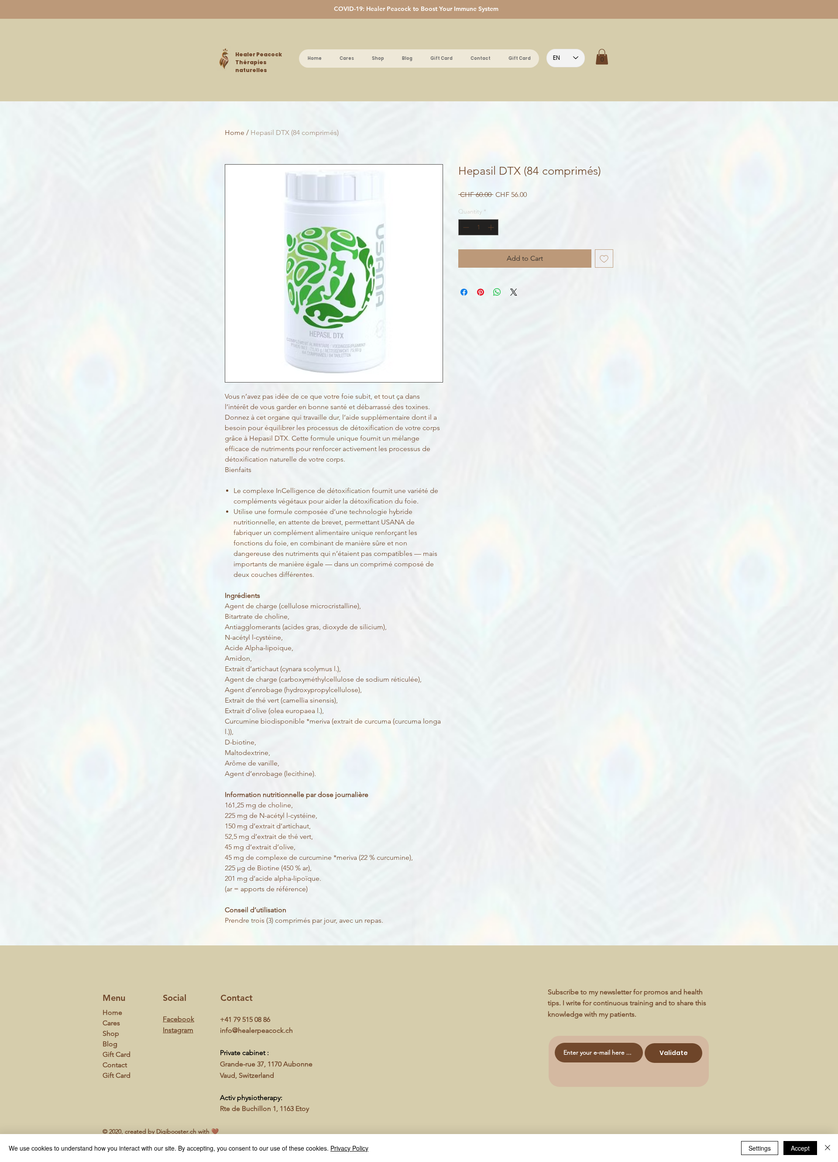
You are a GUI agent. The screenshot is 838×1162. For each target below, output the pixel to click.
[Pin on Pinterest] (480, 292)
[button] (601, 57)
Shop (111, 1033)
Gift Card (117, 1054)
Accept (800, 1148)
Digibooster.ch (176, 1131)
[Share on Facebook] (464, 292)
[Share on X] (513, 292)
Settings (760, 1148)
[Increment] (491, 227)
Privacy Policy (349, 1148)
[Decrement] (465, 227)
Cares (111, 1023)
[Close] (827, 1148)
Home (234, 132)
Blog (110, 1044)
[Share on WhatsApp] (497, 292)
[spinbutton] (478, 227)
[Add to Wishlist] (604, 258)
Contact (115, 1065)
